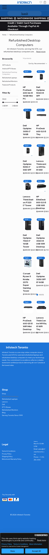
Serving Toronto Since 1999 (12, 415)
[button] (45, 2)
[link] (40, 295)
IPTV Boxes (6, 407)
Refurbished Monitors (10, 410)
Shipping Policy (7, 456)
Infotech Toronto (17, 347)
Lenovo (5, 402)
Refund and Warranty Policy (11, 459)
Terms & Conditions (8, 451)
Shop (4, 394)
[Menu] (4, 7)
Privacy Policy (6, 454)
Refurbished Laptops (10, 399)
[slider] (3, 102)
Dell (3, 404)
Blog (3, 413)
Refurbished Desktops (10, 396)
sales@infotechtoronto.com (39, 451)
